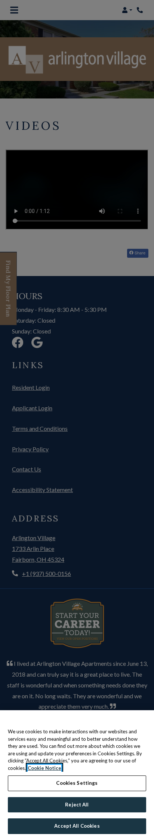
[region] (77, 775)
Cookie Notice (44, 768)
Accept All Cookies (76, 826)
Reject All (77, 805)
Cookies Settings (77, 783)
